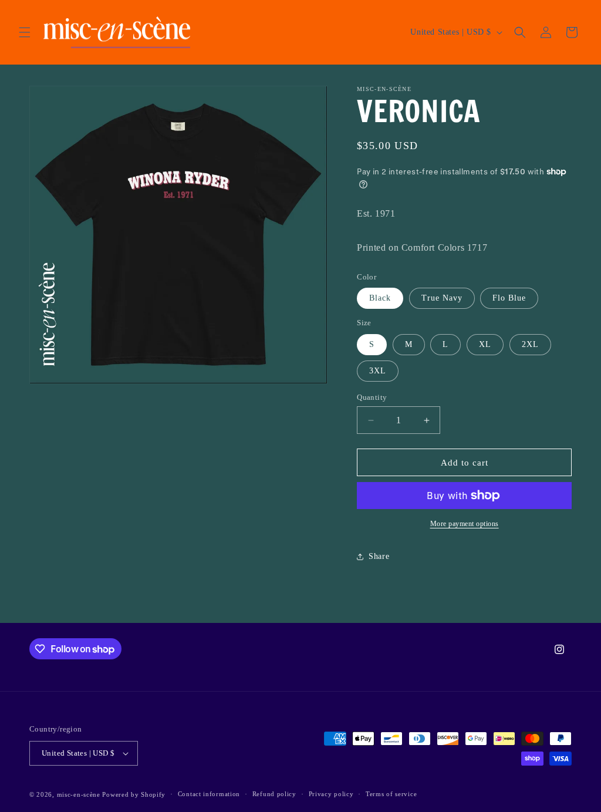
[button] (25, 32)
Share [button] (379, 556)
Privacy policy (331, 793)
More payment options (464, 524)
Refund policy (274, 793)
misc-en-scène (78, 794)
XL (485, 344)
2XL (530, 344)
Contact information (209, 793)
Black (380, 298)
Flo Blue (509, 298)
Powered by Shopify (134, 794)
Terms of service (391, 793)
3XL (377, 370)
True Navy (441, 298)
